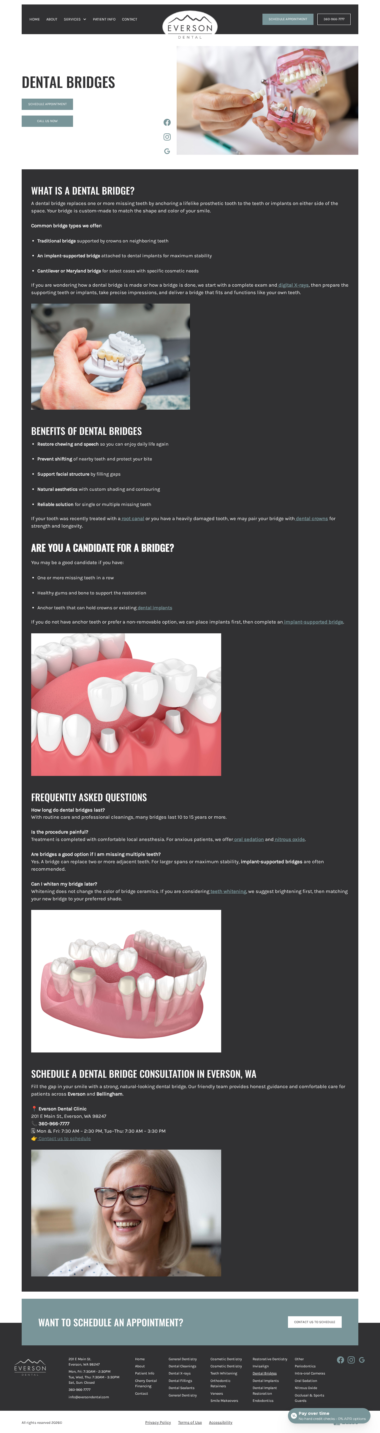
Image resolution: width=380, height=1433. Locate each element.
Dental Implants (266, 1381)
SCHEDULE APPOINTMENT (288, 19)
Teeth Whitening (223, 1373)
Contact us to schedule (64, 1138)
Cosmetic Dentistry (226, 1359)
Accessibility (220, 1422)
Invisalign (261, 1366)
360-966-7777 (334, 19)
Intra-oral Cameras (310, 1373)
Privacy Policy (158, 1422)
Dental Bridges (265, 1373)
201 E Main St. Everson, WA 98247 (84, 1361)
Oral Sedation (306, 1381)
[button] (75, 19)
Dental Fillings (180, 1381)
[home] (190, 19)
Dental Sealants (181, 1388)
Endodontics (263, 1401)
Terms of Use (190, 1422)
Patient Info (144, 1373)
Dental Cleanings (182, 1366)
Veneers (216, 1393)
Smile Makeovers (224, 1401)
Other (299, 1359)
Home (140, 1359)
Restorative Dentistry (270, 1359)
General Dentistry (183, 1359)
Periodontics (305, 1366)
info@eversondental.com (89, 1397)
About (140, 1366)
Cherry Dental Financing (146, 1383)
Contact (141, 1393)
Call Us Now (47, 121)
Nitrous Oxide (306, 1388)
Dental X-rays (180, 1373)
